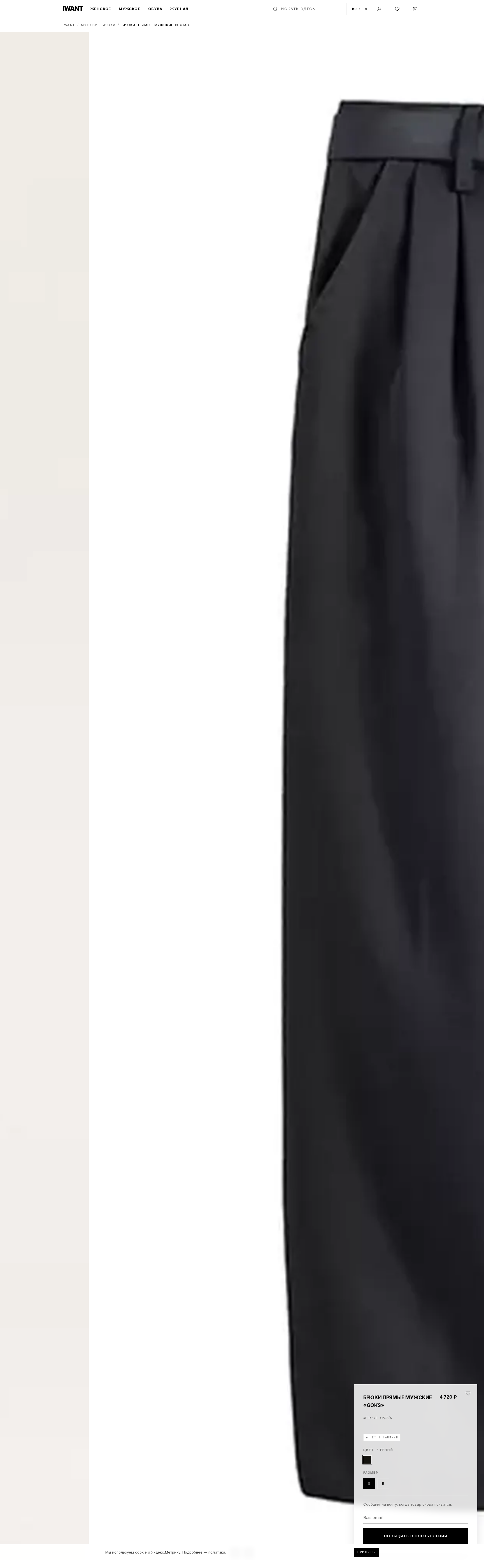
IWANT (69, 25)
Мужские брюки (98, 25)
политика (216, 1552)
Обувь (155, 8)
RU (354, 9)
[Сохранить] (468, 1393)
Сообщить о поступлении (415, 1536)
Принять (366, 1552)
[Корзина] (415, 9)
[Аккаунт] (379, 9)
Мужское (129, 8)
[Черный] (367, 1460)
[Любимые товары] (397, 9)
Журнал (179, 8)
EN (365, 9)
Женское (100, 8)
